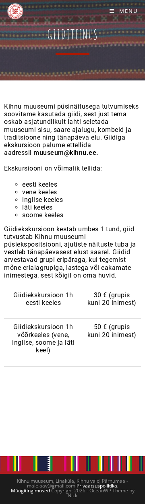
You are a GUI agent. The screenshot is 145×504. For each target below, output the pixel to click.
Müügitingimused (30, 490)
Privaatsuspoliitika (97, 485)
